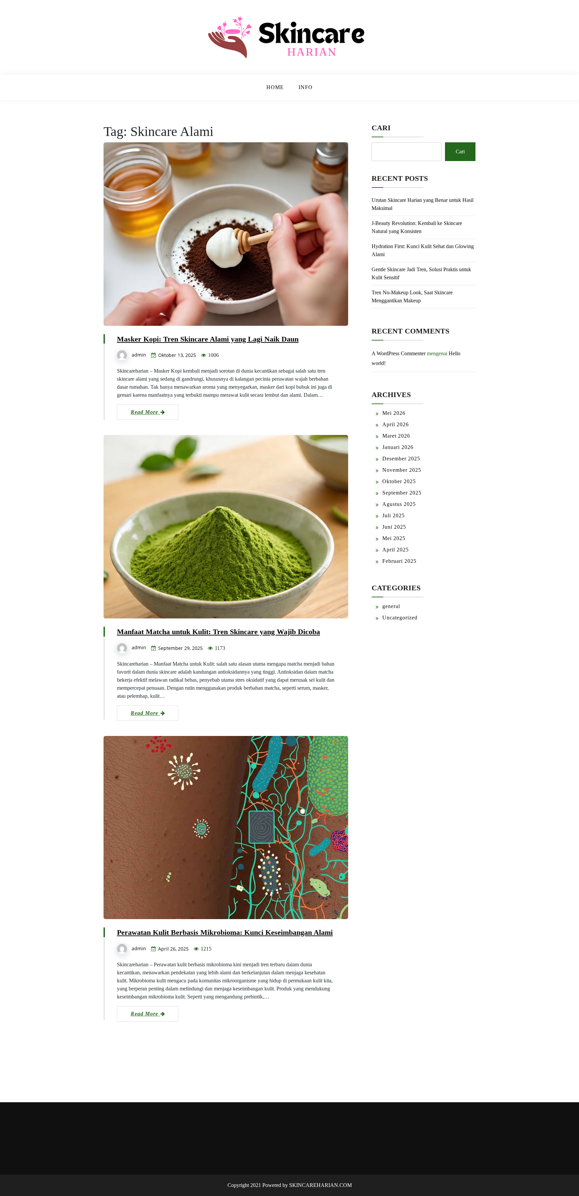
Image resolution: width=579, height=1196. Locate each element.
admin (139, 355)
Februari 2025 (399, 561)
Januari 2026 (397, 447)
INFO (306, 87)
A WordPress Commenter (399, 353)
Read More (145, 412)
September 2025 (402, 493)
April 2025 (395, 549)
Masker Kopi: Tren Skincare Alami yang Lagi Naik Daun (208, 339)
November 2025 (401, 470)
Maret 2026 (396, 436)
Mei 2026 (393, 413)
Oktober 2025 (399, 481)
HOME (275, 87)
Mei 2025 (393, 538)
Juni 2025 (394, 527)
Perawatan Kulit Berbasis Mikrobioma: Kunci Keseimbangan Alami (225, 932)
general (391, 606)
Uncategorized (399, 617)
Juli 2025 (393, 515)
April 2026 (395, 424)
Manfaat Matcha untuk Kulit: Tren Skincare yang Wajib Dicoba (218, 631)
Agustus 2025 (399, 504)
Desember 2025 (401, 458)
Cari (381, 128)
